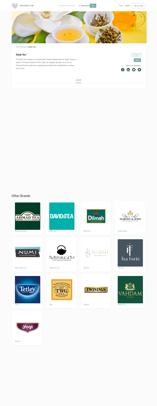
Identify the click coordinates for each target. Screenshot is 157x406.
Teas (121, 6)
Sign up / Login (138, 6)
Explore (127, 6)
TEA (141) (78, 80)
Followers (136, 55)
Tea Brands (21, 46)
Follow (137, 60)
